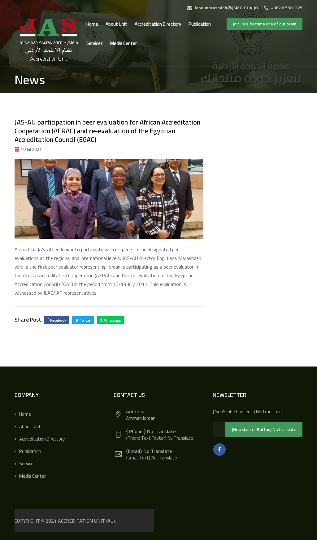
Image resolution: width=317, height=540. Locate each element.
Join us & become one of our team (264, 24)
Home (92, 24)
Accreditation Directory (158, 24)
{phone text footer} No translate (159, 437)
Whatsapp (112, 320)
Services (94, 43)
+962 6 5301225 (286, 8)
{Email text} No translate (151, 457)
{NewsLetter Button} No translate (264, 429)
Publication (200, 24)
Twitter (85, 320)
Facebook (57, 320)
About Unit (116, 24)
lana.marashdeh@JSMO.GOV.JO (226, 8)
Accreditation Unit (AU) (86, 520)
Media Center (123, 43)
